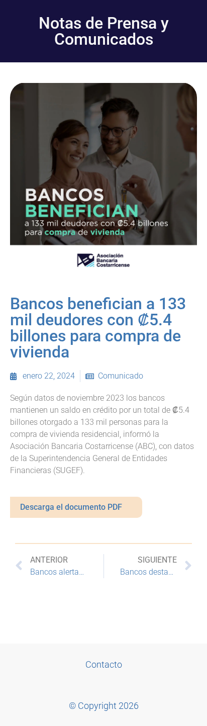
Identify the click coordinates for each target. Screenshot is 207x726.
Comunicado (120, 376)
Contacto (103, 664)
